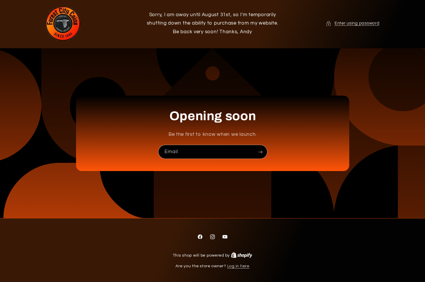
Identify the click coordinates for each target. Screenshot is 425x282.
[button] (352, 23)
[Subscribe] (260, 152)
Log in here (238, 266)
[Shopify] (241, 255)
